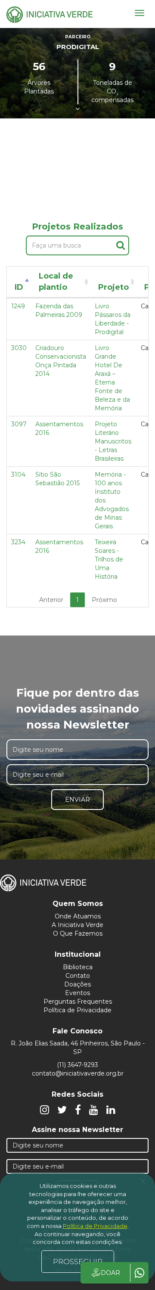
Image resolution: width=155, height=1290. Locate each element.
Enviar (77, 799)
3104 (18, 474)
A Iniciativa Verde (77, 925)
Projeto (113, 287)
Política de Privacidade (77, 1010)
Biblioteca (78, 967)
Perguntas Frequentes (77, 1001)
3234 (18, 542)
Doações (77, 984)
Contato (77, 976)
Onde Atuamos (78, 916)
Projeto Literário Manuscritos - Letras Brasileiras (113, 441)
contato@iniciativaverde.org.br (78, 1073)
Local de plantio (56, 281)
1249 (18, 306)
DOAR (110, 1273)
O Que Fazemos (77, 933)
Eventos (77, 993)
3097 (19, 424)
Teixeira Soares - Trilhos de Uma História (109, 559)
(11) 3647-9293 (77, 1065)
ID (19, 287)
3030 (19, 348)
